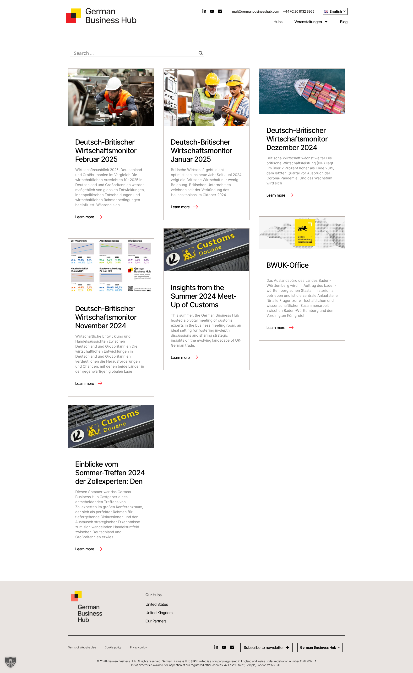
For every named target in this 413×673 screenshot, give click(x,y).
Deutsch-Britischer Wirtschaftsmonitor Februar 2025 (105, 150)
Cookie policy (113, 647)
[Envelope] (220, 11)
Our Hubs (154, 594)
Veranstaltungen (308, 21)
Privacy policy (138, 647)
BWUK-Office (287, 265)
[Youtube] (212, 11)
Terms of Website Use (82, 647)
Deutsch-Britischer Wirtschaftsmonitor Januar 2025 (201, 150)
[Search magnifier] (200, 53)
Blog (344, 21)
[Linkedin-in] (204, 11)
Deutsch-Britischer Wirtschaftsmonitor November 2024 (105, 317)
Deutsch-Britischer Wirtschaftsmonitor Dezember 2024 (297, 139)
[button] (10, 662)
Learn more (85, 216)
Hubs (278, 21)
